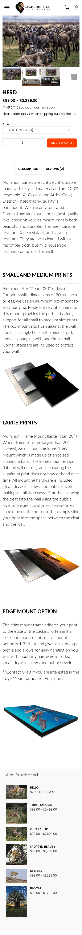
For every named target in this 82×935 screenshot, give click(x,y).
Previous (8, 41)
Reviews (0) (55, 169)
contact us (21, 114)
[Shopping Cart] (67, 7)
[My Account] (76, 7)
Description (28, 169)
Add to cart (62, 143)
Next (74, 41)
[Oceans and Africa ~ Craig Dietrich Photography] (32, 8)
